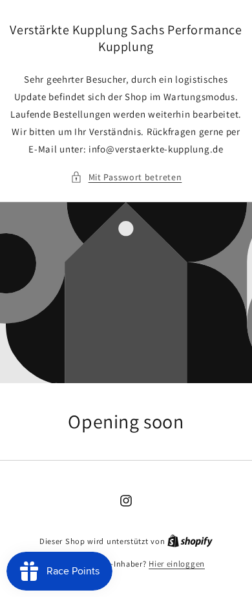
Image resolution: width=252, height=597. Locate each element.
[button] (126, 177)
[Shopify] (190, 541)
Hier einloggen (177, 563)
